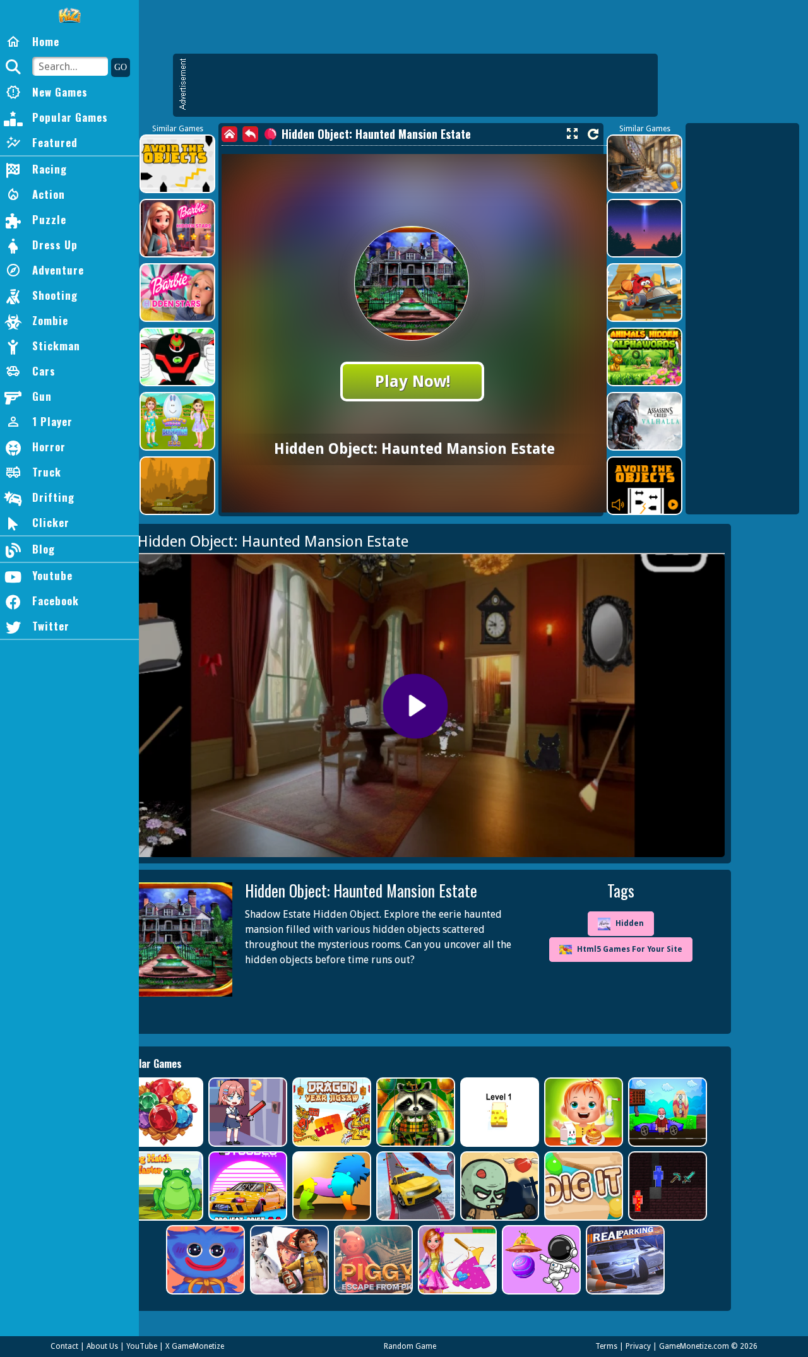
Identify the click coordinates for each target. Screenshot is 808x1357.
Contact (64, 1346)
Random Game (410, 1346)
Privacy (638, 1346)
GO (120, 67)
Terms (606, 1346)
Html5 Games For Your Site (629, 949)
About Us (102, 1346)
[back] (250, 134)
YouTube (141, 1346)
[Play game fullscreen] (572, 133)
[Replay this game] (593, 134)
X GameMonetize (194, 1346)
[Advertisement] (421, 85)
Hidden (629, 923)
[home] (229, 134)
